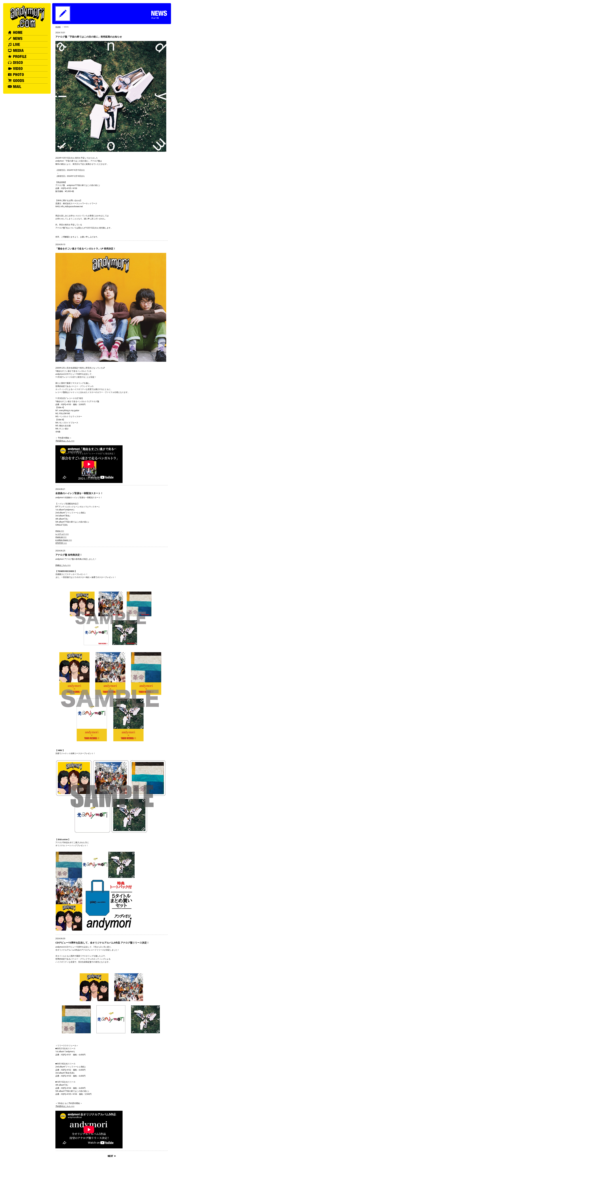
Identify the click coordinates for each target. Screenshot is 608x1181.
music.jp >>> (60, 537)
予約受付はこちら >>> (64, 440)
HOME (58, 27)
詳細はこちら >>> (63, 565)
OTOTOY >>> (61, 543)
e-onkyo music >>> (63, 540)
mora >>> (59, 530)
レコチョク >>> (62, 534)
